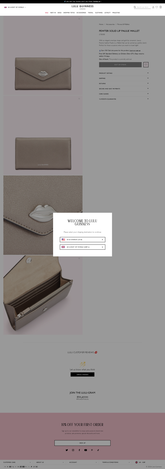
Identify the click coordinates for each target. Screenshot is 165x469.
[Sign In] (153, 7)
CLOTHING (99, 12)
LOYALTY (107, 12)
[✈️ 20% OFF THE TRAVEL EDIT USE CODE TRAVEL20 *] (82, 2)
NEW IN (53, 12)
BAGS (59, 12)
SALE (46, 12)
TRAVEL (90, 12)
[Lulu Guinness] (82, 7)
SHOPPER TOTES (69, 12)
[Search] (135, 7)
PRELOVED (116, 12)
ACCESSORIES (81, 12)
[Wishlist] (157, 7)
